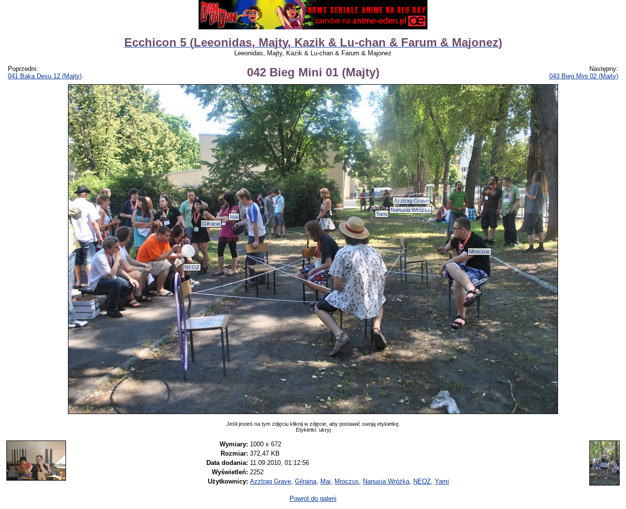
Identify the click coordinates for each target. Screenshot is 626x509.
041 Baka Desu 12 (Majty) (45, 76)
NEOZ (192, 267)
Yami (381, 214)
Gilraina (211, 224)
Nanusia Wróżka (410, 210)
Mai (234, 217)
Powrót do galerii (313, 498)
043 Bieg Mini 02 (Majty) (583, 76)
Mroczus (479, 251)
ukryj (325, 430)
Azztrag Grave (411, 201)
